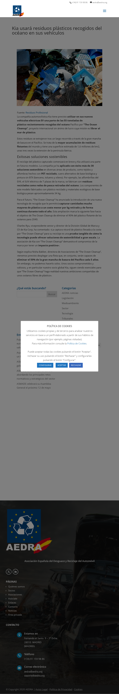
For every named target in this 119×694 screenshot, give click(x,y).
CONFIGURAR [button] (45, 365)
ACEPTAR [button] (61, 365)
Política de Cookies (76, 343)
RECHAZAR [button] (76, 365)
